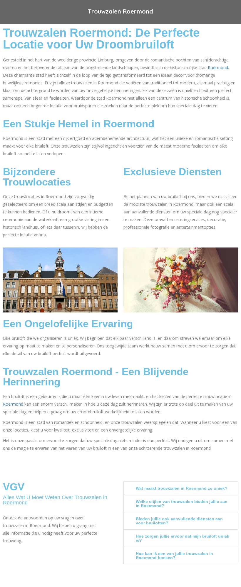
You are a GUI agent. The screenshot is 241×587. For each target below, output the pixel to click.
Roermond (218, 67)
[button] (181, 488)
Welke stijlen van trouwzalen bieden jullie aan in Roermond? (181, 503)
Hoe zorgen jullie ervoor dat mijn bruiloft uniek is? (182, 538)
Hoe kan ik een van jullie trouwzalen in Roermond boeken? (174, 555)
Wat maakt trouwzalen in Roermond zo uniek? (181, 488)
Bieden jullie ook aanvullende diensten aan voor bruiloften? (179, 520)
